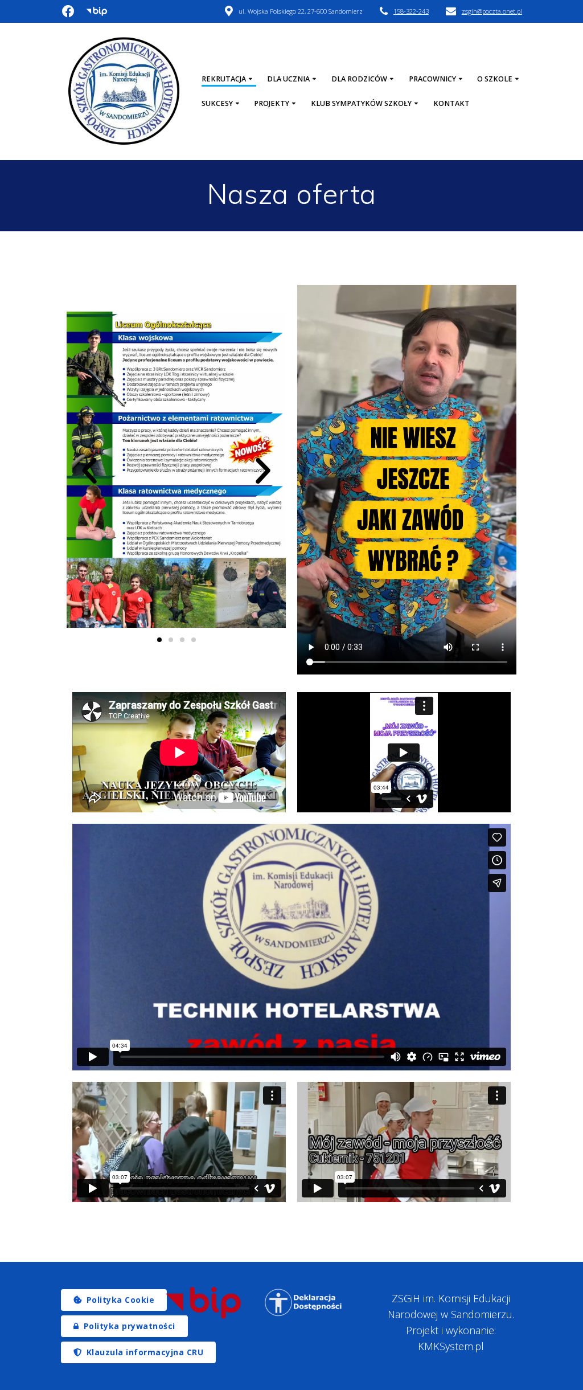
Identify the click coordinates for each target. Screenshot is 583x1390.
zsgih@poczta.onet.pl (492, 11)
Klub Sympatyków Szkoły (361, 103)
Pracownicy (432, 79)
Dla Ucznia (288, 79)
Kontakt (451, 103)
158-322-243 (411, 11)
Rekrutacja (224, 79)
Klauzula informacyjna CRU (145, 1352)
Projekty (271, 103)
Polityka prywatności (129, 1325)
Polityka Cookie (121, 1299)
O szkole (494, 79)
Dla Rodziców (359, 79)
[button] (89, 471)
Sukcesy (217, 103)
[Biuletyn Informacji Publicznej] (203, 1303)
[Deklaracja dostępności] (304, 1302)
